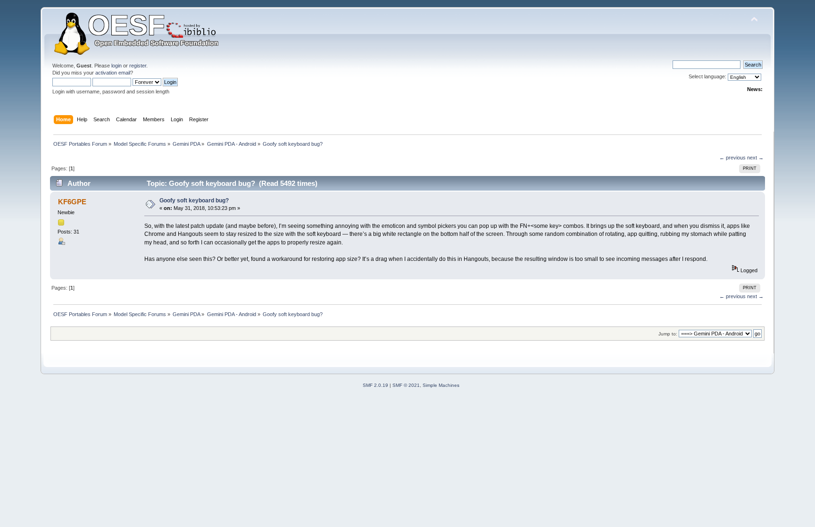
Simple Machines (441, 385)
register (137, 65)
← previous (732, 157)
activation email (112, 72)
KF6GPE (72, 202)
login (116, 65)
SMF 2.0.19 (375, 385)
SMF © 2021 (406, 385)
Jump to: (667, 333)
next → (755, 157)
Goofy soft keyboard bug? (194, 200)
